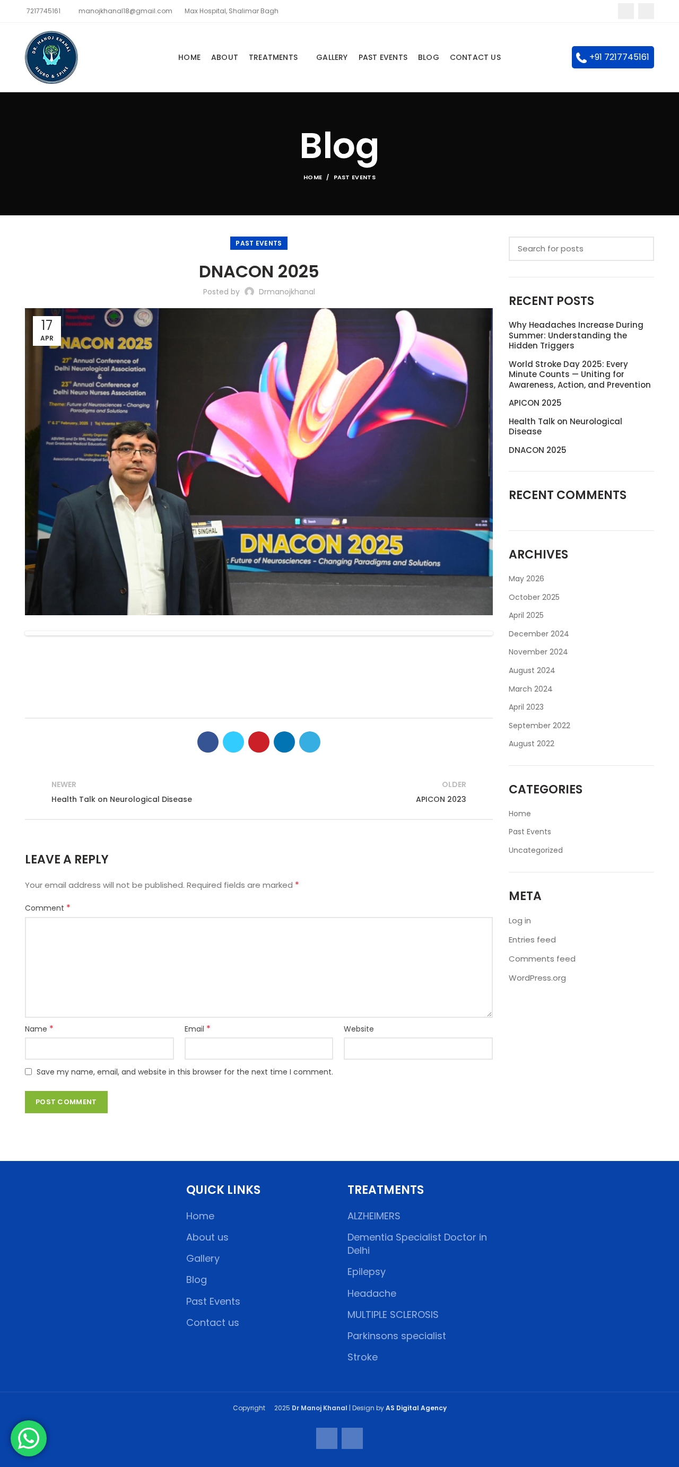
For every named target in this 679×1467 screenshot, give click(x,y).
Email (198, 1029)
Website (359, 1029)
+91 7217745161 (619, 57)
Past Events (355, 177)
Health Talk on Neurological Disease (565, 426)
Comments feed (542, 958)
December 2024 (539, 634)
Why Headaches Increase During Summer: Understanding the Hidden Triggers (576, 335)
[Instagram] (646, 11)
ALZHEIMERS (374, 1215)
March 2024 (531, 689)
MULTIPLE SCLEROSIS (393, 1314)
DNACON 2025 (538, 450)
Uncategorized (536, 850)
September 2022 (539, 726)
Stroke (362, 1357)
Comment (48, 908)
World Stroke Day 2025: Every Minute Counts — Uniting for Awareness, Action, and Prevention (580, 374)
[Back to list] (259, 792)
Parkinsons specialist (396, 1335)
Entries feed (532, 939)
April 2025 (526, 615)
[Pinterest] (258, 742)
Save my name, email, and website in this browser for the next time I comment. (185, 1072)
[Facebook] (626, 11)
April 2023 (526, 707)
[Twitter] (233, 742)
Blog (196, 1279)
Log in (520, 920)
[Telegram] (309, 742)
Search (639, 249)
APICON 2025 (535, 403)
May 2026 (526, 579)
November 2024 (538, 652)
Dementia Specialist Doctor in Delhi (417, 1243)
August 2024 (532, 671)
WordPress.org (537, 977)
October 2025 (534, 597)
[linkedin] (284, 742)
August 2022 (531, 744)
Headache (371, 1293)
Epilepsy (366, 1271)
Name (39, 1029)
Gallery (203, 1258)
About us (207, 1237)
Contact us (212, 1322)
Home (312, 177)
